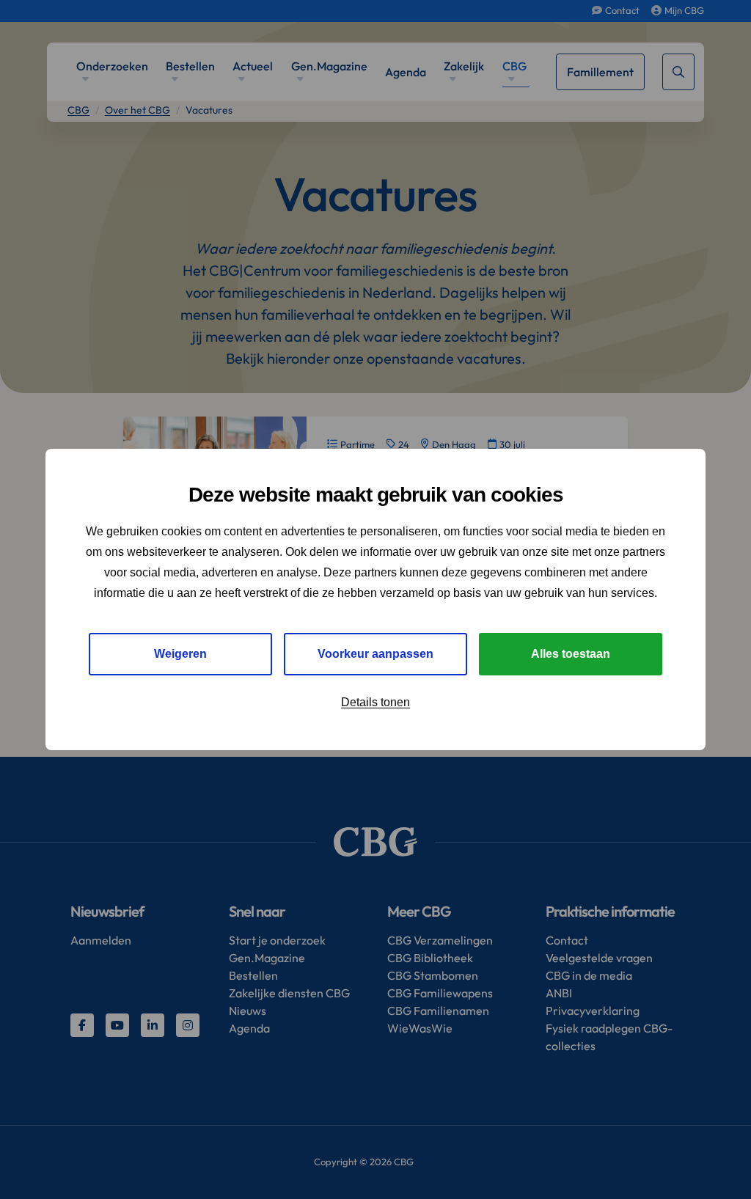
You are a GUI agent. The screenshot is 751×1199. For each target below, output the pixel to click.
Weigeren (180, 654)
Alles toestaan (570, 654)
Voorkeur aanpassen (375, 654)
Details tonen (375, 702)
